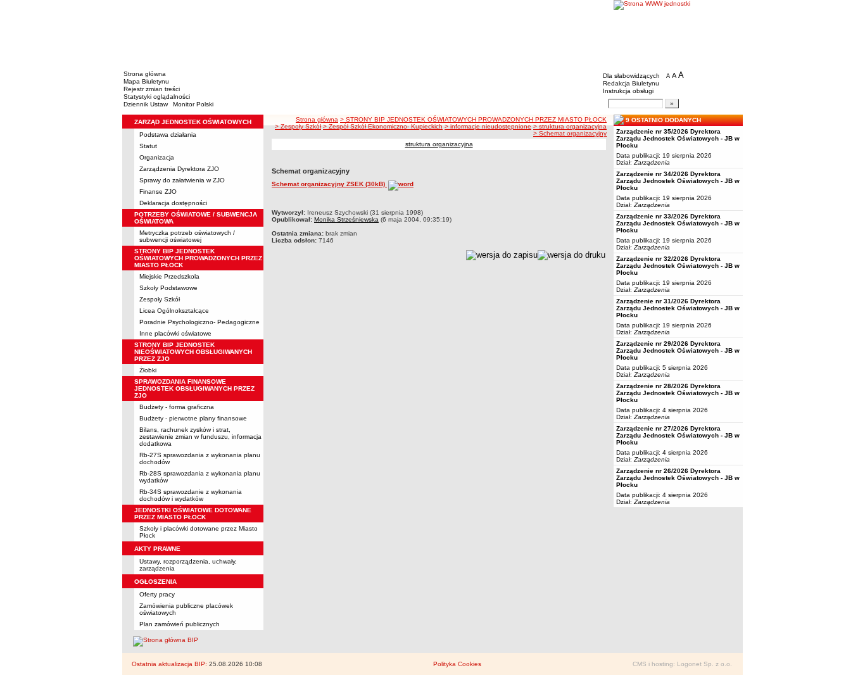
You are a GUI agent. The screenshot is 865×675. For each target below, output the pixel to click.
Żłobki (147, 370)
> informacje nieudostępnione (488, 126)
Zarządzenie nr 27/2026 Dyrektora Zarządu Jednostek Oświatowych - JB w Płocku (678, 435)
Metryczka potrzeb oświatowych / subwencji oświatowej (187, 236)
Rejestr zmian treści (151, 88)
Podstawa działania (167, 134)
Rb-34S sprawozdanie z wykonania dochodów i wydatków (190, 495)
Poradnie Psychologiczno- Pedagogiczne (199, 322)
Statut (148, 145)
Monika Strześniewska (346, 219)
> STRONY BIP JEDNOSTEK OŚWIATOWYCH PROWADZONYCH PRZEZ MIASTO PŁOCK (473, 119)
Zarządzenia (652, 162)
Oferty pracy (157, 594)
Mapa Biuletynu (146, 81)
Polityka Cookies (457, 663)
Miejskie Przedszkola (169, 276)
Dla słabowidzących (631, 75)
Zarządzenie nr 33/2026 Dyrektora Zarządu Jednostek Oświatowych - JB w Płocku (678, 223)
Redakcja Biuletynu (631, 83)
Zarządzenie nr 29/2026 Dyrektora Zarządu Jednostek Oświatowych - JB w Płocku (678, 350)
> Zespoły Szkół (298, 126)
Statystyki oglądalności (156, 96)
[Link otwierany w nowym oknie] (678, 33)
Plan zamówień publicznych (179, 624)
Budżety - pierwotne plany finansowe (193, 418)
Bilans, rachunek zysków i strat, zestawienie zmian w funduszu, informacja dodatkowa (200, 436)
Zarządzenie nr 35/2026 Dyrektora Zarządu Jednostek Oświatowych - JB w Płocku (678, 138)
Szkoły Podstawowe (168, 287)
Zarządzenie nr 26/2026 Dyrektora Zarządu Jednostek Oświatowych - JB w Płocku (678, 477)
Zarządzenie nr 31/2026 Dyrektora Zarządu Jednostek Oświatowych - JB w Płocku (678, 308)
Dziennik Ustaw (145, 104)
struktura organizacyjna (439, 144)
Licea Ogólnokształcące (174, 310)
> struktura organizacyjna (570, 126)
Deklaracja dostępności (173, 202)
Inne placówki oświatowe (175, 333)
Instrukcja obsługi (628, 90)
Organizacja (156, 157)
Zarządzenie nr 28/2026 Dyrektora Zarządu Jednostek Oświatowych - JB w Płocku (678, 392)
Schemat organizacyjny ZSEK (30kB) (329, 183)
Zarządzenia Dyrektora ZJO (179, 168)
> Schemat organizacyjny (570, 133)
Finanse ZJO (158, 191)
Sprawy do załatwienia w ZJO (182, 180)
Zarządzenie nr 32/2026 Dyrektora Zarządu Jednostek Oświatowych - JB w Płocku (678, 265)
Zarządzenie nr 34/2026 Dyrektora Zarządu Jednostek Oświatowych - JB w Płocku (678, 180)
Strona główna (144, 73)
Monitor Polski (193, 104)
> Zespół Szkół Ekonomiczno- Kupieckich (383, 126)
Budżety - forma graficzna (176, 406)
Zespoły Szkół (159, 299)
